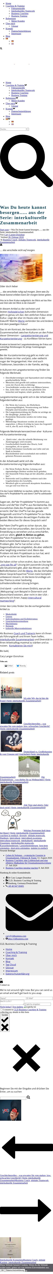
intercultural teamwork (10, 840)
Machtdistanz (11, 623)
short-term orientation (20, 848)
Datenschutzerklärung (21, 31)
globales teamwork (36, 835)
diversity (23, 835)
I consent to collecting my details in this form (23, 1010)
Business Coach (10, 240)
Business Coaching (19, 13)
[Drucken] (1, 245)
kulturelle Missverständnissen (19, 628)
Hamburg (4, 838)
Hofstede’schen (16, 311)
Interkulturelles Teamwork (23, 11)
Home (8, 3)
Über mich (10, 23)
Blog (8, 36)
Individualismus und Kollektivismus (22, 619)
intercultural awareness (31, 838)
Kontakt (9, 28)
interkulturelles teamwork (22, 843)
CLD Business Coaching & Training (30, 1009)
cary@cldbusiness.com (16, 936)
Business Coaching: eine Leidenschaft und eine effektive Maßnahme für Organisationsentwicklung (28, 861)
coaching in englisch (9, 835)
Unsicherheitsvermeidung (17, 621)
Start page (4, 229)
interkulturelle (7, 639)
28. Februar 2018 (16, 237)
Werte (21, 321)
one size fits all (8, 564)
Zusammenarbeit (25, 639)
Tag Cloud (11, 964)
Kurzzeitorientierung (9, 845)
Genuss (9, 616)
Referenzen (11, 18)
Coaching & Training (15, 6)
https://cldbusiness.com (18, 939)
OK (2, 1270)
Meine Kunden (18, 21)
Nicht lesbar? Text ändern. (11, 1007)
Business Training (19, 16)
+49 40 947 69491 (15, 886)
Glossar (14, 26)
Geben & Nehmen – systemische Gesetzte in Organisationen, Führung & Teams (25, 856)
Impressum (16, 33)
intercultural (15, 838)
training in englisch (39, 848)
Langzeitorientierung (29, 845)
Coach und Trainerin (24, 633)
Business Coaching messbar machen (22, 868)
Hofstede (10, 626)
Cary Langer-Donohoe (14, 235)
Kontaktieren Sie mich (20, 645)
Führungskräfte (18, 8)
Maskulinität (11, 614)
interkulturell (27, 840)
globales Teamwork (27, 240)
